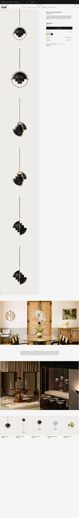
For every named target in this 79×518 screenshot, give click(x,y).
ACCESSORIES (44, 7)
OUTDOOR (38, 7)
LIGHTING (29, 7)
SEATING (24, 7)
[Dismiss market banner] (77, 2)
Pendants (6, 10)
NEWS (49, 7)
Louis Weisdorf (51, 13)
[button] (77, 7)
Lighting (2, 10)
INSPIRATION (54, 7)
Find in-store (48, 45)
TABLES (34, 7)
